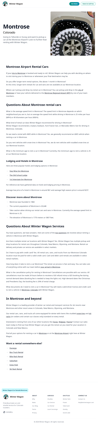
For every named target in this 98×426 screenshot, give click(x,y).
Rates (34, 402)
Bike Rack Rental (16, 356)
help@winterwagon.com (86, 402)
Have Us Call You (88, 4)
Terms (34, 409)
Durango (13, 348)
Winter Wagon (7, 390)
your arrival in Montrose (50, 267)
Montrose (43, 333)
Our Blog (35, 406)
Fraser (65, 402)
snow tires (81, 313)
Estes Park (14, 365)
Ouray (55, 322)
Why (33, 399)
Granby (65, 409)
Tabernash (66, 406)
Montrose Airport (62, 333)
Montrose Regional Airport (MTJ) (58, 93)
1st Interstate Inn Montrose (21, 179)
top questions (61, 233)
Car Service (51, 402)
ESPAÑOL (9, 412)
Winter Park (66, 399)
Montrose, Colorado (30, 290)
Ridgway (62, 322)
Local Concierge (52, 409)
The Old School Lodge (18, 175)
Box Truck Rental (16, 352)
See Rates (74, 4)
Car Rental (50, 406)
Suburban (13, 361)
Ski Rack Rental (16, 369)
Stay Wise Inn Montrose (19, 171)
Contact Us (81, 399)
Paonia (69, 322)
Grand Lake (66, 413)
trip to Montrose (18, 73)
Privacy (34, 413)
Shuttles (50, 399)
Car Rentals (16, 390)
